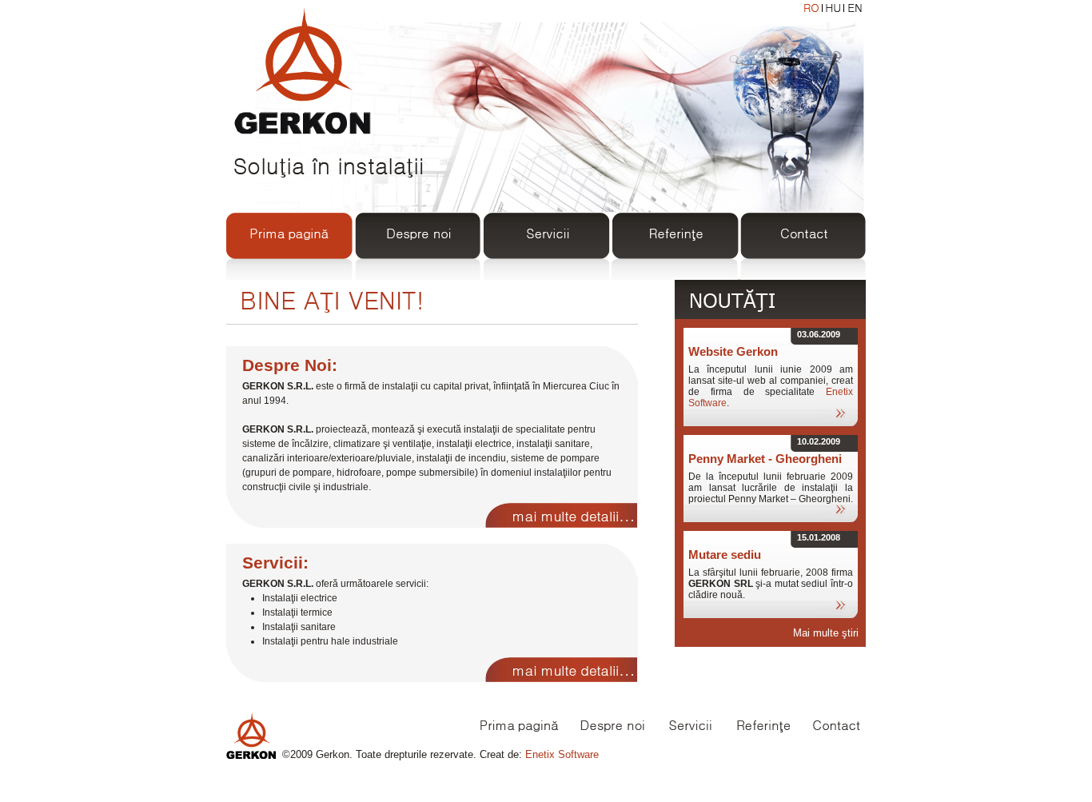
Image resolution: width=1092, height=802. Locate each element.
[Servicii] (546, 236)
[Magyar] (833, 8)
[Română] (811, 8)
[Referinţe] (674, 236)
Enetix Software (562, 754)
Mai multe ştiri (826, 633)
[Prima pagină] (290, 236)
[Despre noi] (418, 236)
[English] (854, 8)
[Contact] (802, 236)
